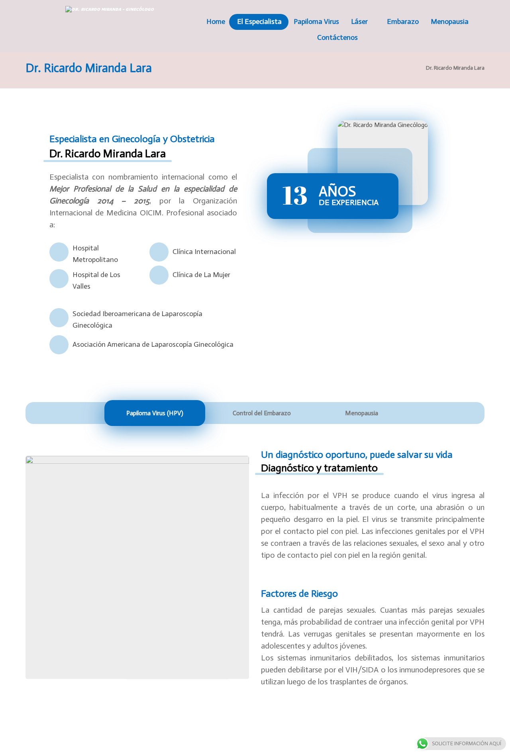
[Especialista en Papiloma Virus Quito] (119, 21)
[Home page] (410, 67)
